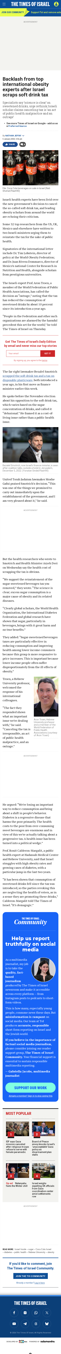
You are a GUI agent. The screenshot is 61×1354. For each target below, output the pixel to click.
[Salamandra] (47, 1341)
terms (44, 360)
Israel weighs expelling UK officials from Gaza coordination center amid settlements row (43, 1190)
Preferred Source (17, 126)
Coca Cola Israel (43, 1249)
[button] (56, 4)
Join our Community (12, 12)
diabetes (8, 1252)
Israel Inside (20, 1249)
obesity (50, 1252)
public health (20, 1252)
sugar (31, 1249)
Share (12, 144)
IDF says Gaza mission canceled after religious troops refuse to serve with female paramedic (17, 1146)
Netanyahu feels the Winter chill (16, 1184)
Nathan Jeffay (13, 136)
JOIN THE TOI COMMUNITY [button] (30, 1275)
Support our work (30, 1087)
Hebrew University (36, 1252)
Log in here (39, 1282)
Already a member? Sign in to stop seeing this (30, 1095)
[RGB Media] (23, 1341)
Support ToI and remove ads (46, 12)
